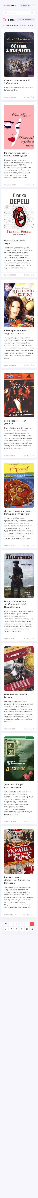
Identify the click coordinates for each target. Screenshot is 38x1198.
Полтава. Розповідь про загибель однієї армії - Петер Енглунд (16, 604)
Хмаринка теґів (29, 25)
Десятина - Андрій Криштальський (13, 786)
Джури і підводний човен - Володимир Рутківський (18, 512)
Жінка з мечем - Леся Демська (15, 422)
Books (10, 5)
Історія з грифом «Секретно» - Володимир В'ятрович (17, 880)
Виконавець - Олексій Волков (15, 695)
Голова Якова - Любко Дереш (15, 242)
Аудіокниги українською (14, 25)
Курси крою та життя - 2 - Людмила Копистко (17, 332)
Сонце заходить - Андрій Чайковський (17, 81)
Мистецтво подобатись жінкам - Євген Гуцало (16, 154)
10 (27, 929)
